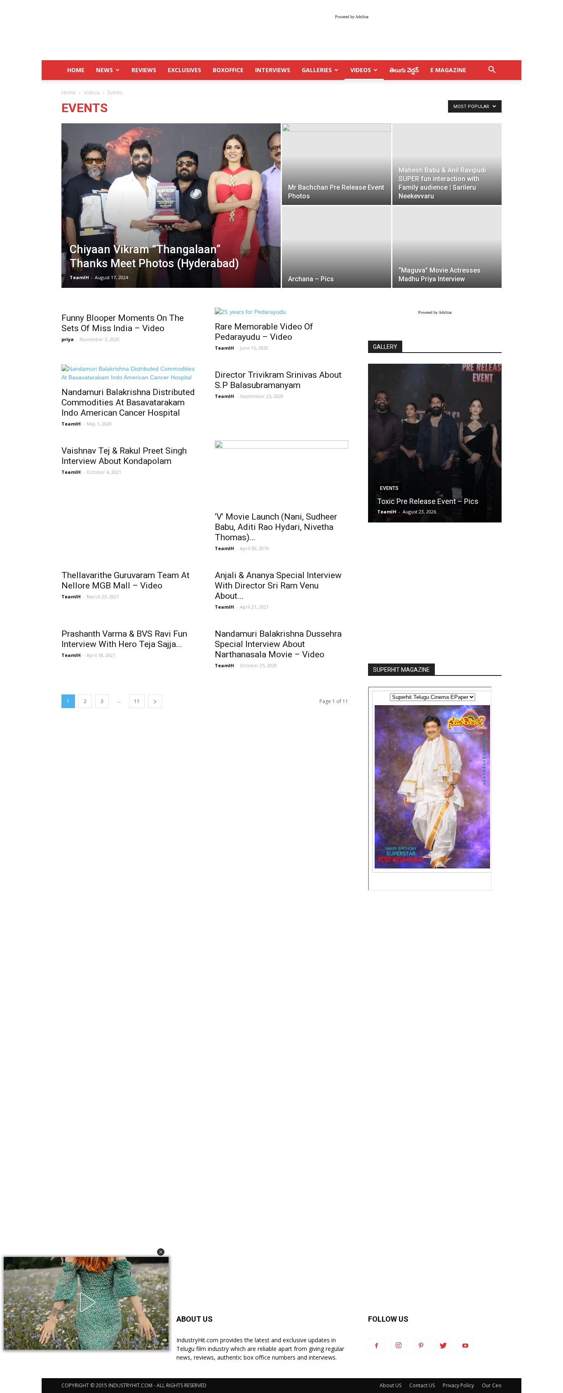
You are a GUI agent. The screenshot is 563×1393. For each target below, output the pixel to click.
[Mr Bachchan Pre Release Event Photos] (336, 164)
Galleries (317, 70)
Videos (360, 70)
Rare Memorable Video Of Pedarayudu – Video (264, 332)
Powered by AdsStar (351, 16)
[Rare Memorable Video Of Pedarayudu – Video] (281, 312)
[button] (160, 1252)
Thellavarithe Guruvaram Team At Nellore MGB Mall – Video (125, 580)
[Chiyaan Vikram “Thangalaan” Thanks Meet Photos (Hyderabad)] (171, 218)
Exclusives (184, 70)
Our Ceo (492, 1385)
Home (68, 92)
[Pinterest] (421, 1346)
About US (390, 1385)
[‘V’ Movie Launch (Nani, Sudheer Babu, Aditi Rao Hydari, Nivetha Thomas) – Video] (281, 473)
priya (67, 339)
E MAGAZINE (448, 70)
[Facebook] (376, 1346)
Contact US (422, 1385)
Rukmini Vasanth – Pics (416, 501)
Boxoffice (228, 70)
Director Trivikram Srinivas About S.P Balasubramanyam (278, 380)
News (104, 70)
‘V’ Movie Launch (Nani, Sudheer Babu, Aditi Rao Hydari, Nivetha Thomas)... (276, 527)
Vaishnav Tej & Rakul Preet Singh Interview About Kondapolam (124, 456)
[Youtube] (465, 1346)
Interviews (272, 70)
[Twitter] (443, 1346)
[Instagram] (398, 1346)
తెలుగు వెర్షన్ (404, 70)
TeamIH (79, 277)
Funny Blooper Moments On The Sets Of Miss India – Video (122, 323)
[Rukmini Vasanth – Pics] (435, 443)
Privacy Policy (458, 1385)
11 (137, 701)
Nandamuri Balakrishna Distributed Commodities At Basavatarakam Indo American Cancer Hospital (128, 402)
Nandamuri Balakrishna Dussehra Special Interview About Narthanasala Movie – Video (278, 644)
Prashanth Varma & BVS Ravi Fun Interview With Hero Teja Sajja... (124, 639)
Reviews (143, 70)
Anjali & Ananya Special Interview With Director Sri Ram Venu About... (278, 585)
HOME (75, 70)
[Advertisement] (435, 593)
